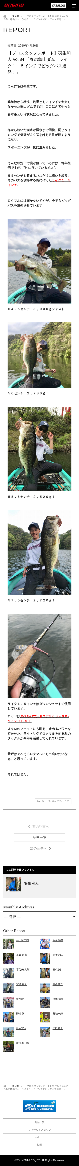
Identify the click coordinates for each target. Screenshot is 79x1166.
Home (4, 16)
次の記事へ (38, 848)
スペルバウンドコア (58, 801)
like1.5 (40, 801)
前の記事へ (40, 826)
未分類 (15, 16)
